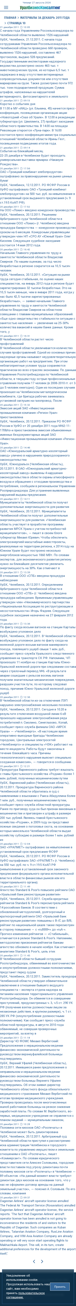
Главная (10, 18)
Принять (59, 1286)
